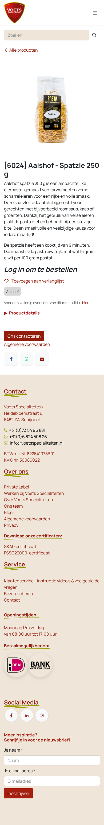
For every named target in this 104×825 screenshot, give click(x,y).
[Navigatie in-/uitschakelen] (95, 13)
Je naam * (13, 750)
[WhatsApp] (26, 359)
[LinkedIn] (26, 715)
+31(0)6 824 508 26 (28, 437)
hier (85, 302)
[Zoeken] (94, 35)
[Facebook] (11, 359)
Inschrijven (18, 793)
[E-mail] (41, 359)
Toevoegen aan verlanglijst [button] (37, 281)
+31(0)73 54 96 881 (27, 430)
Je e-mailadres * (19, 771)
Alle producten (23, 50)
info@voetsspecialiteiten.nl (36, 443)
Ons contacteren (24, 336)
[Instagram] (41, 715)
